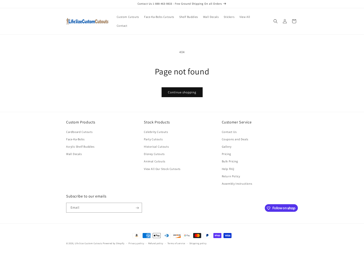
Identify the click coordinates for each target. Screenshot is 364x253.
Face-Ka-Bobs (75, 139)
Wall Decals (74, 154)
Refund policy (155, 243)
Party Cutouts (153, 139)
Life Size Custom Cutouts (88, 243)
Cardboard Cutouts (79, 132)
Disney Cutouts (154, 154)
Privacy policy (136, 243)
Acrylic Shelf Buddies (80, 146)
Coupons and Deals (235, 139)
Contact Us (229, 132)
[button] (275, 21)
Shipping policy (198, 243)
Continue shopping (182, 92)
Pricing (226, 154)
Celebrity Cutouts (156, 132)
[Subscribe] (137, 208)
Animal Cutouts (154, 161)
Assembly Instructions (237, 183)
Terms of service (176, 243)
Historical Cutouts (156, 146)
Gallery (227, 146)
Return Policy (231, 176)
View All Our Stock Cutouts (162, 169)
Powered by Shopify (113, 243)
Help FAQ (228, 169)
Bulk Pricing (230, 161)
